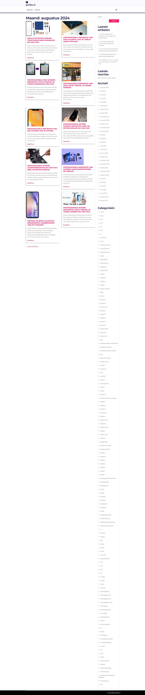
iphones (103, 474)
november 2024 (105, 164)
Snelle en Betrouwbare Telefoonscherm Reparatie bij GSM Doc (41, 40)
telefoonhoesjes (105, 671)
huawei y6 (103, 369)
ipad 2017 (103, 376)
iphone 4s (103, 394)
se (101, 628)
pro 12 (102, 551)
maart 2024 (104, 193)
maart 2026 (104, 105)
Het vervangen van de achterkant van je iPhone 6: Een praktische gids (107, 36)
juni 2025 (103, 138)
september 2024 (105, 171)
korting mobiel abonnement (108, 478)
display (102, 285)
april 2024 (103, 189)
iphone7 (103, 471)
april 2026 (103, 102)
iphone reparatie (105, 449)
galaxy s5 (103, 314)
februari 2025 (104, 153)
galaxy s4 (103, 310)
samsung (103, 588)
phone (102, 544)
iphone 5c (103, 405)
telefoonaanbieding (106, 668)
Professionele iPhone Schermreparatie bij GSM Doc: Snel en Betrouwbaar (42, 168)
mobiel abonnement (106, 515)
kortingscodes (104, 485)
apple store (104, 267)
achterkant (104, 237)
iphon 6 (103, 387)
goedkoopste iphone (106, 347)
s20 (102, 566)
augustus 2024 (105, 175)
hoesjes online (104, 361)
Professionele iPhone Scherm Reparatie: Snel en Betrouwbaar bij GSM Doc (76, 126)
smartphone (104, 635)
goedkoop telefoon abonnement (109, 343)
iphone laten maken (106, 445)
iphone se (103, 456)
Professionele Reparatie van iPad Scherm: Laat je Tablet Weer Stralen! (78, 39)
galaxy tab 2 (104, 336)
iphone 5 (103, 401)
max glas (103, 500)
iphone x (103, 460)
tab (101, 649)
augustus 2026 (105, 87)
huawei (102, 365)
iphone (102, 391)
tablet (102, 657)
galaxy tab (103, 332)
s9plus (102, 584)
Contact (37, 10)
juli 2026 (103, 91)
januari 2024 (104, 200)
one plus (103, 533)
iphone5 (103, 464)
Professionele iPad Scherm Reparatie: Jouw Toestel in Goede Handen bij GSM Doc (41, 82)
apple (102, 256)
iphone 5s (103, 409)
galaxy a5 (103, 299)
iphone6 (103, 467)
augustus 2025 (105, 131)
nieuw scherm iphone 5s (107, 525)
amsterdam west (105, 252)
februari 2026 (104, 109)
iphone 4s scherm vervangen (108, 398)
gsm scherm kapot (106, 358)
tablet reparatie (105, 660)
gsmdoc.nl (30, 4)
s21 (102, 569)
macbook (103, 496)
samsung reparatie (106, 609)
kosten (102, 489)
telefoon (103, 664)
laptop (102, 493)
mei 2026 (103, 98)
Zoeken (100, 17)
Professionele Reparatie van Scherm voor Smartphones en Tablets (78, 169)
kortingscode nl (105, 482)
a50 (102, 230)
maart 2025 (104, 149)
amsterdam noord (105, 245)
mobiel (102, 511)
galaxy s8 (103, 325)
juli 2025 (103, 135)
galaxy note (104, 307)
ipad (102, 372)
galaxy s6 (103, 318)
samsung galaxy (105, 591)
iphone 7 (103, 431)
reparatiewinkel (105, 558)
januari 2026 (104, 113)
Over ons (30, 10)
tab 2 (102, 653)
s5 (101, 573)
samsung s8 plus (105, 617)
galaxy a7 (103, 303)
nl (101, 529)
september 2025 (105, 127)
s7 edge (103, 577)
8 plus (102, 215)
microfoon (103, 507)
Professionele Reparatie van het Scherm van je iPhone (42, 130)
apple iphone (104, 259)
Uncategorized (105, 681)
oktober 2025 (104, 124)
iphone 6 (103, 416)
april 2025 (103, 146)
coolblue (103, 281)
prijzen (102, 547)
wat (102, 684)
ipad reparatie (104, 383)
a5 (101, 226)
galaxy (102, 296)
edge (102, 292)
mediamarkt (104, 504)
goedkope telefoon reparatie (108, 350)
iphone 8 (103, 438)
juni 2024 (103, 182)
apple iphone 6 (104, 263)
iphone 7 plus (104, 434)
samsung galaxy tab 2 (106, 602)
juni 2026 (103, 95)
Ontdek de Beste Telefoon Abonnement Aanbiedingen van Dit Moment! (40, 223)
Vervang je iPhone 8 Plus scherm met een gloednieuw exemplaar (106, 43)
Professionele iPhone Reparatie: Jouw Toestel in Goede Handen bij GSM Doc (76, 210)
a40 (102, 219)
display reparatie (105, 288)
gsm (102, 354)
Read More (30, 57)
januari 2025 (104, 156)
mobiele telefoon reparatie (108, 522)
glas (102, 339)
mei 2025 (103, 142)
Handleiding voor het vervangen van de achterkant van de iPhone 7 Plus (108, 61)
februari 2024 (104, 197)
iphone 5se (103, 412)
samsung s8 (104, 613)
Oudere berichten (33, 246)
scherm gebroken (105, 624)
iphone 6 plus (104, 420)
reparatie (103, 555)
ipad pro (103, 380)
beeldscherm (104, 270)
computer (103, 277)
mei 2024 (103, 186)
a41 (102, 223)
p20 (102, 540)
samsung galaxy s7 (106, 595)
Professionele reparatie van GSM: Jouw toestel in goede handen (78, 86)
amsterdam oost (105, 248)
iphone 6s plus (104, 427)
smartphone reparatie (107, 639)
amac (102, 241)
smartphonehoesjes (106, 642)
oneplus (103, 536)
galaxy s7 (103, 321)
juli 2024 (103, 178)
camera (103, 274)
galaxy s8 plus (104, 329)
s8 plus (102, 580)
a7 (101, 234)
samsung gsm (104, 606)
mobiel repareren (105, 518)
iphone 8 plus (104, 442)
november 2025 (105, 120)
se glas (102, 631)
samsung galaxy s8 (106, 598)
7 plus (102, 212)
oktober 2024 (104, 167)
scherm (103, 620)
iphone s (103, 453)
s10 (102, 562)
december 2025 (105, 116)
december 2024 (105, 160)
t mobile (103, 646)
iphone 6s (103, 423)
